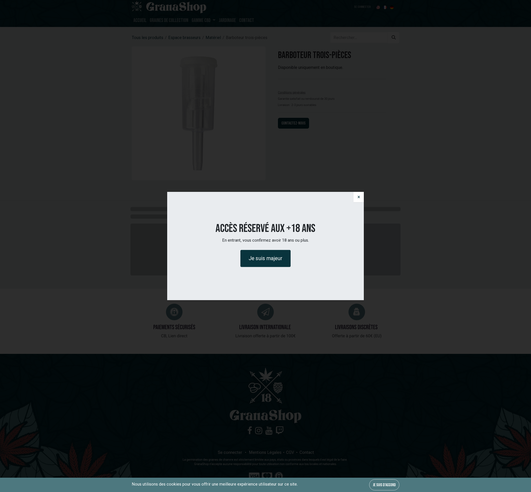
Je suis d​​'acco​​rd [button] (384, 484)
